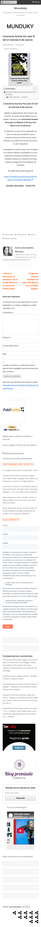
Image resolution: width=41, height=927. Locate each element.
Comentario (8, 312)
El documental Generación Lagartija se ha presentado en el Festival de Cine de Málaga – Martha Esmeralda (20, 662)
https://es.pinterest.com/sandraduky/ (18, 856)
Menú (37, 2)
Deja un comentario (10, 49)
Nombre (7, 337)
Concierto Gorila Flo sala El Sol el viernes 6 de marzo (21, 93)
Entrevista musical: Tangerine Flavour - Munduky (20, 676)
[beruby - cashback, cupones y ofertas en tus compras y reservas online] (19, 737)
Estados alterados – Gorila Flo (18, 97)
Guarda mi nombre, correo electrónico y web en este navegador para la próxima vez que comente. (20, 368)
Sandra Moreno (8, 45)
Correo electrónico (11, 345)
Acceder (26, 907)
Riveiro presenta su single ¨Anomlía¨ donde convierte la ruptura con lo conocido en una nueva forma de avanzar (20, 500)
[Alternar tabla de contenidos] (33, 89)
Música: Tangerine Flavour (14, 679)
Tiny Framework (15, 907)
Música (33, 235)
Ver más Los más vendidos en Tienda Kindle (17, 458)
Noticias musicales (10, 238)
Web (4, 354)
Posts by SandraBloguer (17, 807)
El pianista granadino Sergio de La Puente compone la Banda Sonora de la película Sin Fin (20, 700)
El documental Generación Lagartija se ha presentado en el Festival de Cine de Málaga (20, 668)
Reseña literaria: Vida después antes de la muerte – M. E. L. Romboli (20, 714)
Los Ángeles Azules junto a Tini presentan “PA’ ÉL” (20, 470)
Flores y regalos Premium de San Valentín (20, 445)
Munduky (20, 8)
